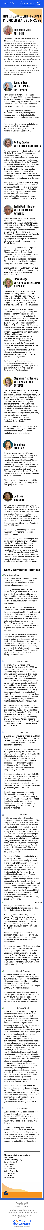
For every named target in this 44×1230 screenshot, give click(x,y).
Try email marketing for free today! (22, 1226)
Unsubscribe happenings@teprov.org (22, 1210)
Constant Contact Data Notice (27, 1212)
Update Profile (12, 1212)
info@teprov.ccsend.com (24, 1215)
